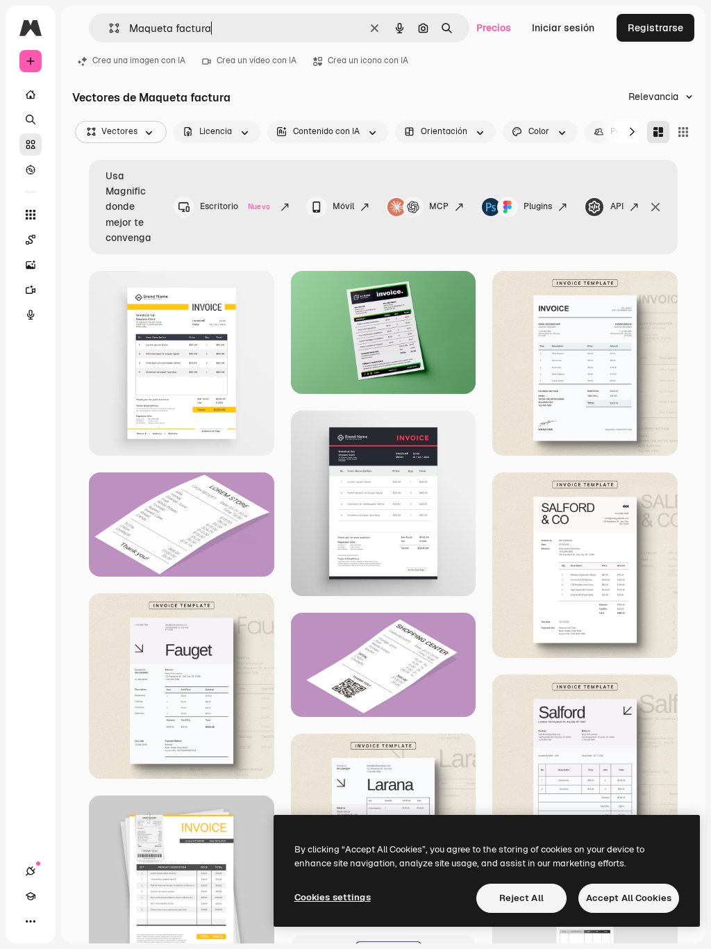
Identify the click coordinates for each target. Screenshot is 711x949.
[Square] (683, 132)
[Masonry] (658, 132)
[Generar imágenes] (30, 265)
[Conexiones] (30, 871)
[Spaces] (30, 240)
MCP (439, 206)
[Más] (30, 921)
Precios (493, 28)
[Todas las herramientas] (30, 215)
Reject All (521, 898)
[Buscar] (30, 119)
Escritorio (235, 206)
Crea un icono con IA (368, 60)
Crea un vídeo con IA (256, 60)
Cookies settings (332, 897)
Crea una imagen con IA (138, 60)
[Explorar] (30, 169)
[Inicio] (30, 94)
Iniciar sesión (563, 28)
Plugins (538, 206)
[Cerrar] (655, 207)
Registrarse (655, 28)
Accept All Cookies (628, 898)
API (617, 206)
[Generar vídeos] (30, 290)
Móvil (343, 206)
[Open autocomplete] (109, 28)
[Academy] (30, 896)
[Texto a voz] (30, 315)
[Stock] (30, 144)
